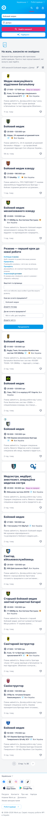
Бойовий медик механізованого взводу (19, 209)
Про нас (24, 794)
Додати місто (10, 320)
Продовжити (23, 327)
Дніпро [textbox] (8, 23)
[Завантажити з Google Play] (26, 788)
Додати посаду (10, 307)
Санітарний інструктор (19, 643)
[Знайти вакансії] (31, 8)
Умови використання (11, 800)
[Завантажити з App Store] (9, 788)
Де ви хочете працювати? (15, 311)
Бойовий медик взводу (19, 168)
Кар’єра (33, 794)
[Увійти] (42, 8)
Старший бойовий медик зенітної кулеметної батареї (22, 600)
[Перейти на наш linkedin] (22, 782)
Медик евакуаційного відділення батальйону (19, 83)
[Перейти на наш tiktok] (28, 782)
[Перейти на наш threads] (10, 782)
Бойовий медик (14, 126)
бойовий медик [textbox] (9, 16)
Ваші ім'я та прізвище (13, 283)
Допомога (22, 797)
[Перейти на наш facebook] (4, 782)
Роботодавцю (37, 2)
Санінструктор (14, 685)
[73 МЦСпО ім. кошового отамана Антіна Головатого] (14, 466)
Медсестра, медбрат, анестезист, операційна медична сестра (19, 479)
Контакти (15, 794)
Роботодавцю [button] (10, 807)
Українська (6, 776)
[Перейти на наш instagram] (16, 782)
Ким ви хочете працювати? (15, 298)
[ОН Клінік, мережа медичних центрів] (33, 466)
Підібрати (25, 35)
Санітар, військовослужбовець (19, 558)
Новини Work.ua (8, 797)
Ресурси (5, 794)
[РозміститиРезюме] (37, 8)
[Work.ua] (4, 8)
